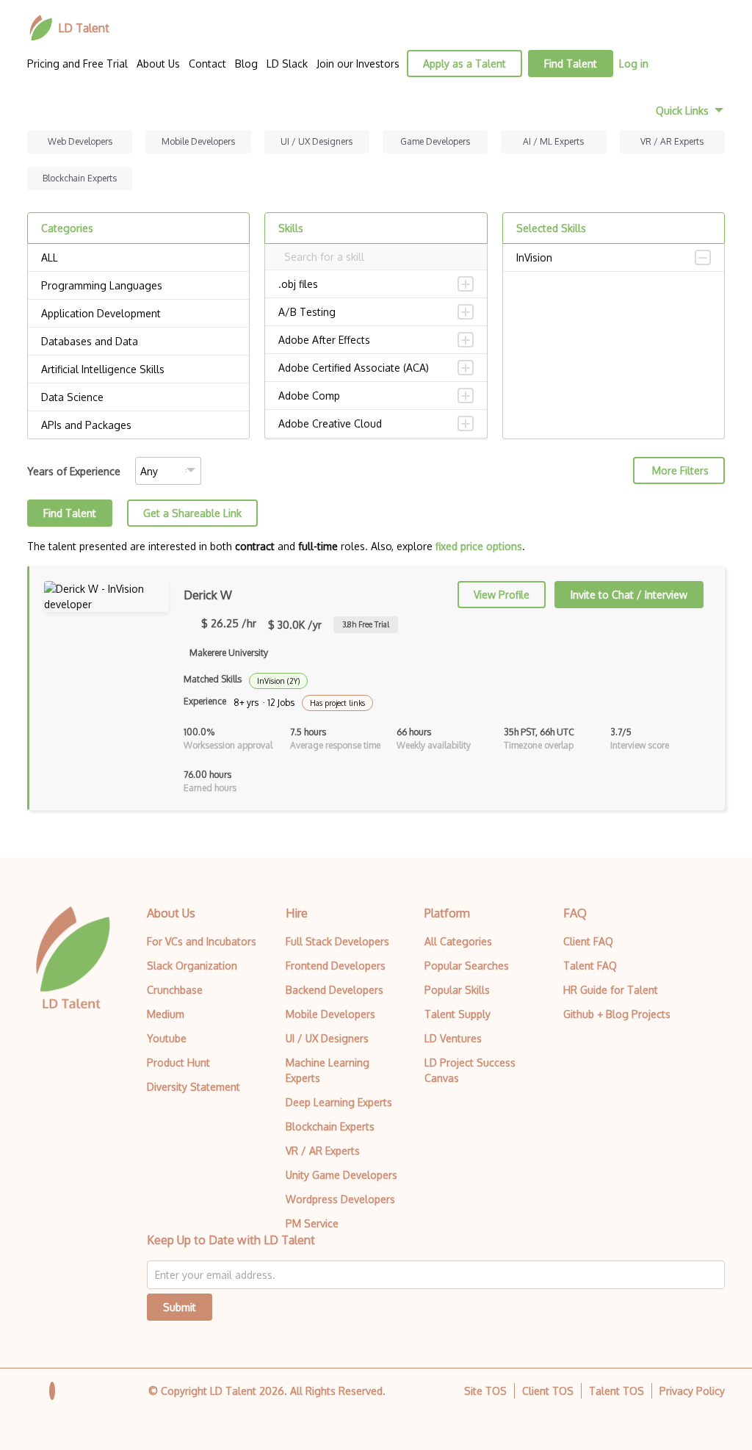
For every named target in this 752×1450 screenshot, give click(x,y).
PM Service (312, 1223)
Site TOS (485, 1391)
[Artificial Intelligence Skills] (138, 369)
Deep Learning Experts (339, 1102)
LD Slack (287, 63)
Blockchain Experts (80, 178)
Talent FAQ (590, 965)
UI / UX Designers (316, 141)
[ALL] (138, 258)
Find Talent (570, 63)
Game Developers (435, 141)
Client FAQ (588, 941)
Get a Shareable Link (192, 513)
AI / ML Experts (553, 141)
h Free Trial (365, 624)
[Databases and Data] (138, 342)
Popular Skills (457, 990)
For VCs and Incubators (201, 941)
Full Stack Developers (337, 941)
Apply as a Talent (464, 63)
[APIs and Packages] (138, 425)
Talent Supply (457, 1014)
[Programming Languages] (138, 286)
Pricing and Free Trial (77, 63)
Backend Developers (334, 990)
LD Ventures (453, 1038)
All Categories (458, 941)
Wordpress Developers (340, 1199)
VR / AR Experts (672, 141)
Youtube (167, 1038)
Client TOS (548, 1391)
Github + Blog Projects (616, 1014)
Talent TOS (616, 1391)
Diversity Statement (193, 1087)
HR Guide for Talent (610, 990)
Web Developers (80, 141)
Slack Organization (192, 965)
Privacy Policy (692, 1391)
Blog (246, 63)
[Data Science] (138, 397)
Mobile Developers (198, 141)
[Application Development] (138, 314)
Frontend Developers (336, 965)
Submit (179, 1307)
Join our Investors (358, 63)
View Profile (501, 594)
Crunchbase (175, 990)
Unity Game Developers (341, 1175)
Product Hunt (178, 1062)
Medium (165, 1014)
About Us (158, 63)
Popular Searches (466, 965)
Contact (207, 63)
